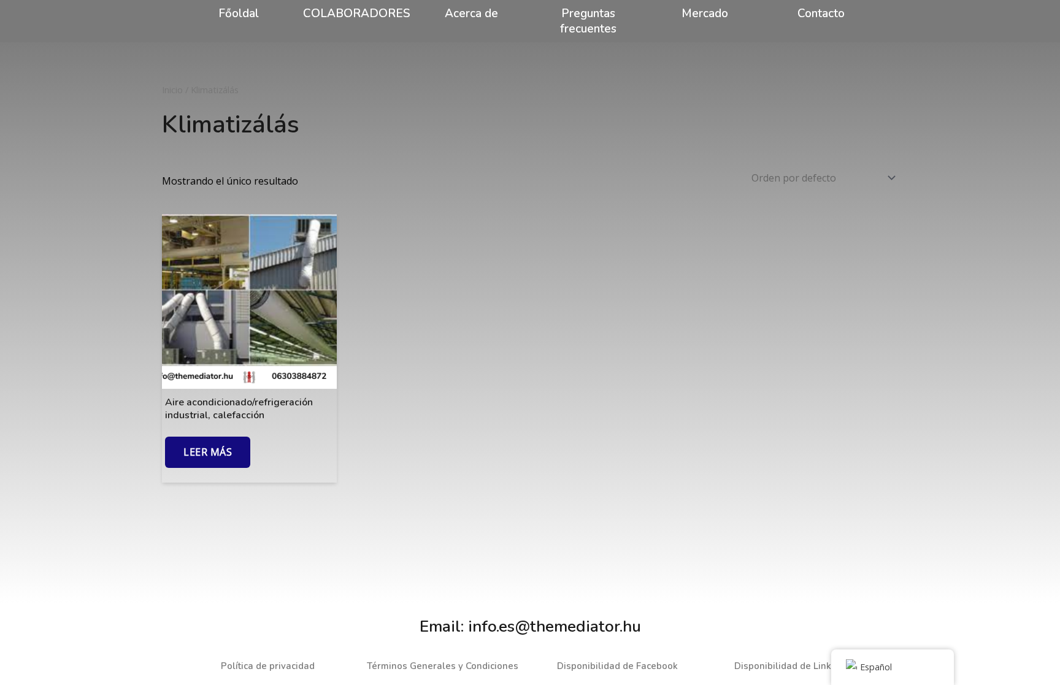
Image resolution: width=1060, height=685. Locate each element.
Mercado (705, 13)
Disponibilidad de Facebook (617, 666)
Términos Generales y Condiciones (442, 666)
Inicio (172, 89)
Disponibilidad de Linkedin (792, 666)
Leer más (207, 452)
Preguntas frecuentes (588, 21)
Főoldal (238, 13)
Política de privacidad (268, 666)
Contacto (821, 13)
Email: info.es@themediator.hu (530, 626)
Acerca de (471, 13)
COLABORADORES (356, 13)
